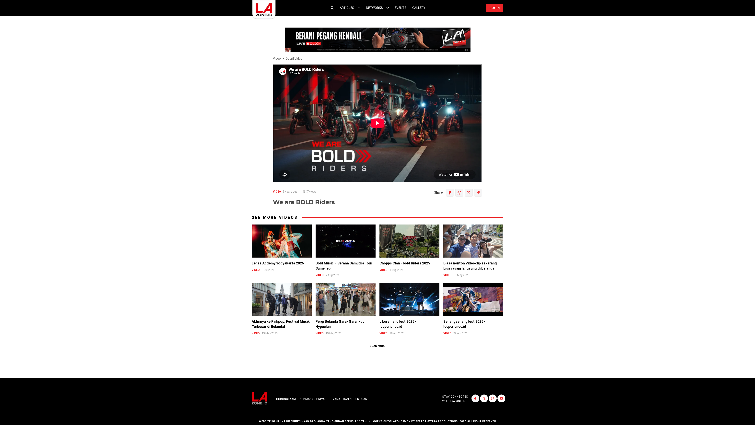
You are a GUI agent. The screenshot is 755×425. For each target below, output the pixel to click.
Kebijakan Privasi (314, 399)
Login (495, 8)
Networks (374, 8)
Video (277, 58)
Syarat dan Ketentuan (349, 399)
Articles (347, 8)
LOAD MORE (377, 345)
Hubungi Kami (286, 399)
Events (400, 8)
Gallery (418, 8)
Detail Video (293, 58)
